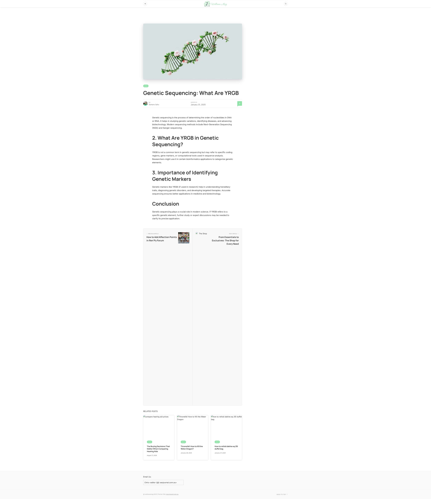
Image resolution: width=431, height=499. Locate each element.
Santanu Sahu (154, 104)
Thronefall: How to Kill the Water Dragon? (192, 447)
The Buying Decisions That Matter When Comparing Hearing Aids (158, 449)
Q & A (145, 86)
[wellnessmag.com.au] (215, 3)
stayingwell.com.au (172, 494)
